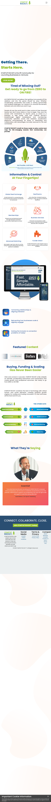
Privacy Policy (35, 537)
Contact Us (45, 538)
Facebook (23, 539)
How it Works (45, 541)
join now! (8, 80)
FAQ (45, 543)
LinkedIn (23, 536)
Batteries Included (45, 536)
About (45, 534)
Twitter (23, 537)
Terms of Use (22, 800)
